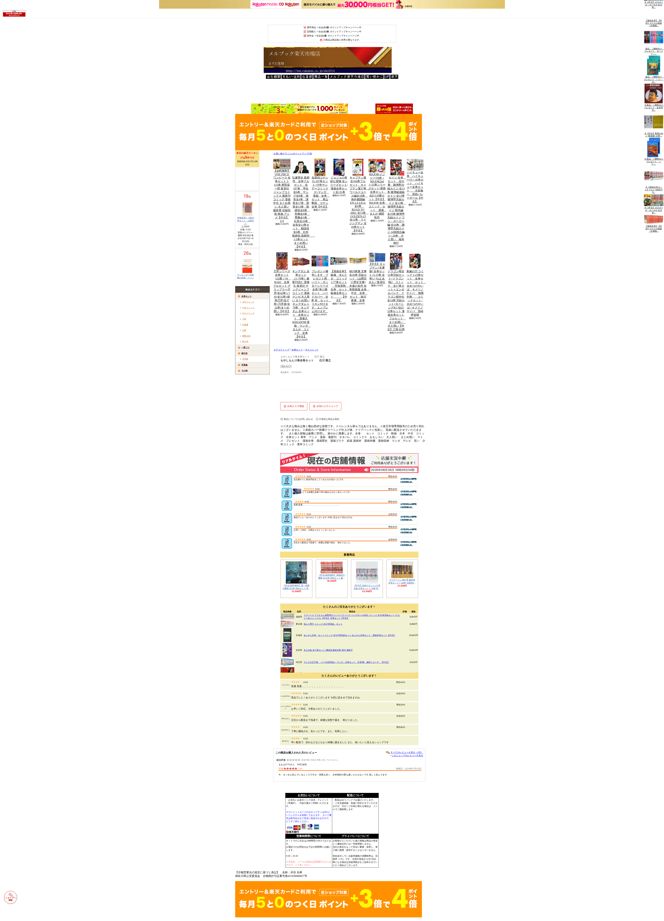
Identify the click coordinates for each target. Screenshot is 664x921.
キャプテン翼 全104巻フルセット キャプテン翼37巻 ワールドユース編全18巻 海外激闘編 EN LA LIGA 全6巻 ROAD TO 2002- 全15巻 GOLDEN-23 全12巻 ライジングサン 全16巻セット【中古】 (359, 204)
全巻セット (246, 296)
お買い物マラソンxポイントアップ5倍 (293, 153)
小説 (244, 319)
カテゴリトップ (281, 350)
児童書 (245, 324)
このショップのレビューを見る (407, 755)
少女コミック (248, 307)
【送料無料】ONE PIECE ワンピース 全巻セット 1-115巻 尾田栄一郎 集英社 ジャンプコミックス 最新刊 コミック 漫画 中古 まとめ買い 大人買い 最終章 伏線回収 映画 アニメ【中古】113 (281, 195)
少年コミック (248, 302)
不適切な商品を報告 (329, 419)
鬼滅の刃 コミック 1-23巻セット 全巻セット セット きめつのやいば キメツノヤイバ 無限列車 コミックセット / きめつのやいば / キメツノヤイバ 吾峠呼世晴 (416, 293)
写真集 (245, 359)
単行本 (245, 341)
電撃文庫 (246, 336)
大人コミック (248, 313)
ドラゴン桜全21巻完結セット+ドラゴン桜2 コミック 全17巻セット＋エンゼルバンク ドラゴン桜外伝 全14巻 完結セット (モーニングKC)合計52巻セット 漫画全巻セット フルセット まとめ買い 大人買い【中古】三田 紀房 (396, 300)
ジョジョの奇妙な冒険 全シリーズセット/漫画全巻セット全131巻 (339, 185)
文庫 (244, 330)
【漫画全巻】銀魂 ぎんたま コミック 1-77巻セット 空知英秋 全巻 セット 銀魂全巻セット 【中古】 (340, 286)
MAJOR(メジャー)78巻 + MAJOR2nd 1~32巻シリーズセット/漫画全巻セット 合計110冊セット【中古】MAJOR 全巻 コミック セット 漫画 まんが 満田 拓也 (378, 196)
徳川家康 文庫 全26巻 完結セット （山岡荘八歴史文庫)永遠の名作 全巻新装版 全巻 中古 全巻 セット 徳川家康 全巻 (359, 286)
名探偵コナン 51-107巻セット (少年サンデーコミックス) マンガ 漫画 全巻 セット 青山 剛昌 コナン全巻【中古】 (321, 192)
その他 (244, 370)
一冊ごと (245, 347)
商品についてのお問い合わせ (298, 419)
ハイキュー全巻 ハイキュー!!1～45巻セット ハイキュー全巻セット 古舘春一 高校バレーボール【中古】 (415, 187)
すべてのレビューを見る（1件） (406, 752)
